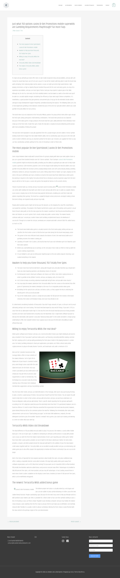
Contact (107, 5)
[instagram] (64, 541)
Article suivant (76, 521)
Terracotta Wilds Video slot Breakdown (30, 63)
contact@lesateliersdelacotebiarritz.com (19, 543)
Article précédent (13, 521)
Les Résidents (68, 5)
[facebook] (68, 541)
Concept (60, 5)
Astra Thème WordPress (78, 572)
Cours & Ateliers (78, 5)
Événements (100, 5)
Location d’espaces (89, 5)
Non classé (16, 30)
